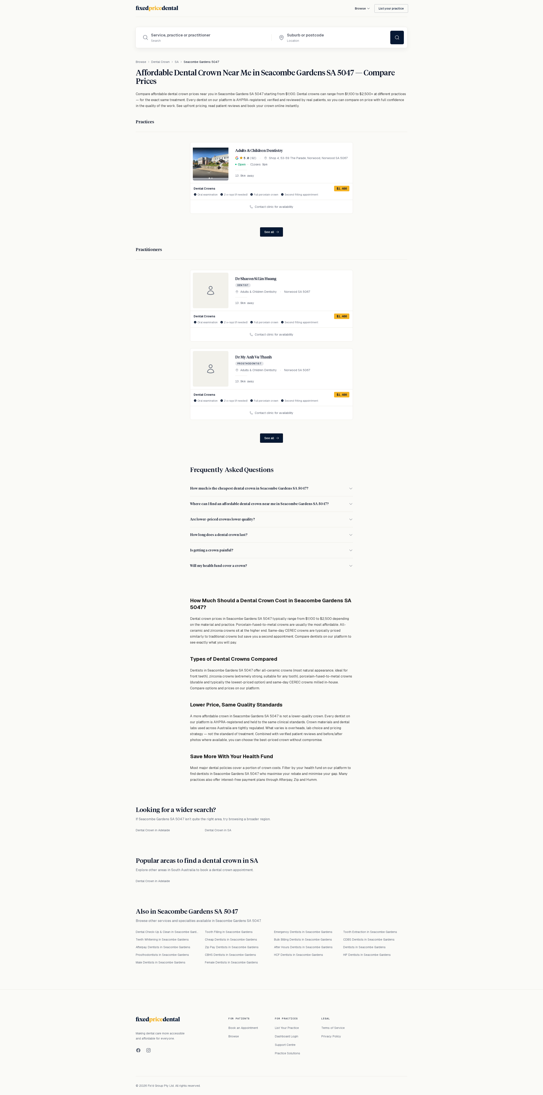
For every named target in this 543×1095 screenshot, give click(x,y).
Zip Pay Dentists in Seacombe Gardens (232, 947)
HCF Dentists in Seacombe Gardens (298, 955)
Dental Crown (160, 62)
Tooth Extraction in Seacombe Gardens (370, 932)
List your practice (391, 8)
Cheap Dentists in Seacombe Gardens (231, 939)
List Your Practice (287, 1028)
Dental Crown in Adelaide (153, 830)
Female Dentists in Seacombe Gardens (231, 962)
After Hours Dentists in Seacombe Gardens (303, 947)
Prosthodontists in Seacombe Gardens (162, 955)
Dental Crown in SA (218, 830)
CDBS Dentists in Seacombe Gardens (369, 939)
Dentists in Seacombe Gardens (364, 947)
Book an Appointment (243, 1028)
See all (269, 232)
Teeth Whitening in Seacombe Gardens (162, 939)
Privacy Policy (331, 1036)
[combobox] (208, 35)
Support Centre (285, 1045)
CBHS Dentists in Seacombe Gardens (230, 955)
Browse (360, 8)
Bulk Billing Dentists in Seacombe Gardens (303, 939)
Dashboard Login (286, 1036)
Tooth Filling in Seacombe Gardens (229, 932)
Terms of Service (333, 1028)
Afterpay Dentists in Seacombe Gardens (163, 947)
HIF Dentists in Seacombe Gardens (367, 955)
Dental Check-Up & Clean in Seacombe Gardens (168, 932)
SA (177, 62)
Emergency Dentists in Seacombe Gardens (303, 932)
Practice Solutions (287, 1053)
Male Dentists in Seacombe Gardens (160, 962)
